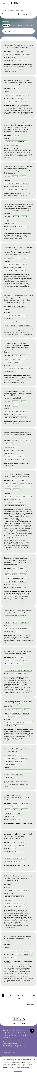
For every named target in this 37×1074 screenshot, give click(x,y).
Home (4, 11)
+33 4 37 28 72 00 (12, 1047)
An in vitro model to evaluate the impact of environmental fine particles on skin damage (18, 938)
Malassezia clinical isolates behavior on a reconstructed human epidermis (18, 652)
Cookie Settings (18, 1071)
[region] (18, 1065)
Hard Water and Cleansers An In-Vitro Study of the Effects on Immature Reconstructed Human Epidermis (17, 613)
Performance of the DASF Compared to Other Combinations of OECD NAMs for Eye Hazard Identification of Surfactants (18, 82)
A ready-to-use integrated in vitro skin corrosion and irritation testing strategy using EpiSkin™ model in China (17, 434)
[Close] (34, 1059)
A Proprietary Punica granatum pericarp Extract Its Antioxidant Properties (18, 46)
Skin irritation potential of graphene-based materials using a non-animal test (18, 475)
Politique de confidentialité (22, 1067)
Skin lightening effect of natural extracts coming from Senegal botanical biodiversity (18, 703)
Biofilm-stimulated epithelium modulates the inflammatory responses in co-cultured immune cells (18, 878)
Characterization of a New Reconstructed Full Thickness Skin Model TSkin (18, 797)
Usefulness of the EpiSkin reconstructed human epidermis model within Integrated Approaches (18, 836)
